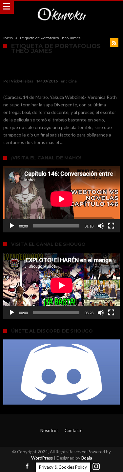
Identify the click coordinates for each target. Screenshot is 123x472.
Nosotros (49, 430)
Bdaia (86, 458)
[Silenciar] (100, 226)
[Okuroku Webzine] (61, 7)
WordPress (42, 458)
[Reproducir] (12, 226)
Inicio (8, 38)
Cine (72, 81)
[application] (61, 199)
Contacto (74, 430)
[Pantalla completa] (111, 226)
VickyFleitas (22, 81)
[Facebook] (27, 466)
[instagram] (96, 466)
